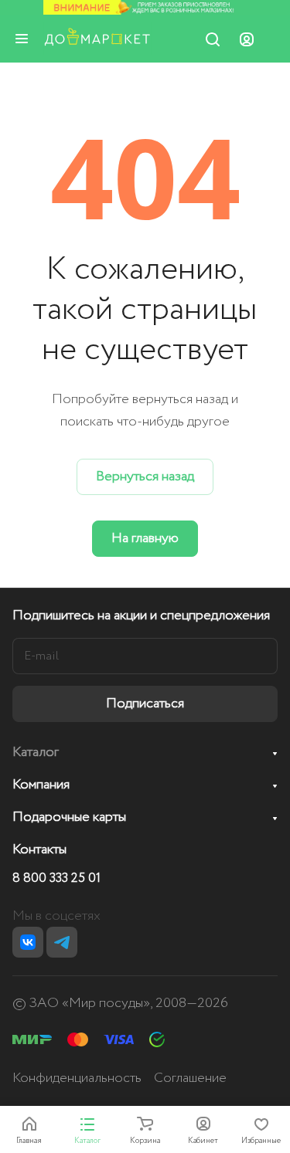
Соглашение (190, 1078)
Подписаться (145, 703)
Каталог (35, 752)
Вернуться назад (145, 476)
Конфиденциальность (77, 1078)
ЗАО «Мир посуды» (89, 1003)
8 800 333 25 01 (56, 879)
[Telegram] (61, 942)
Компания (41, 785)
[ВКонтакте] (27, 942)
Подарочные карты (69, 817)
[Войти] (247, 38)
